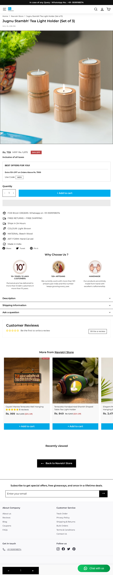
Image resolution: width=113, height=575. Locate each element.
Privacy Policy (63, 517)
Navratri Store (17, 16)
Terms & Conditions (65, 530)
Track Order (62, 513)
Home (5, 16)
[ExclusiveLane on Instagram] (58, 548)
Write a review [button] (97, 331)
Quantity (7, 186)
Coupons (7, 525)
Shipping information (14, 305)
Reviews (6, 517)
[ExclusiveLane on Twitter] (68, 548)
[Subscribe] (103, 493)
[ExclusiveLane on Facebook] (63, 548)
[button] (56, 203)
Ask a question (11, 312)
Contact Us (61, 534)
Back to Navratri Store (58, 463)
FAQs (5, 530)
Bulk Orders (62, 525)
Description (9, 298)
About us (7, 513)
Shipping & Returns (65, 521)
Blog (5, 521)
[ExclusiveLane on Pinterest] (73, 548)
